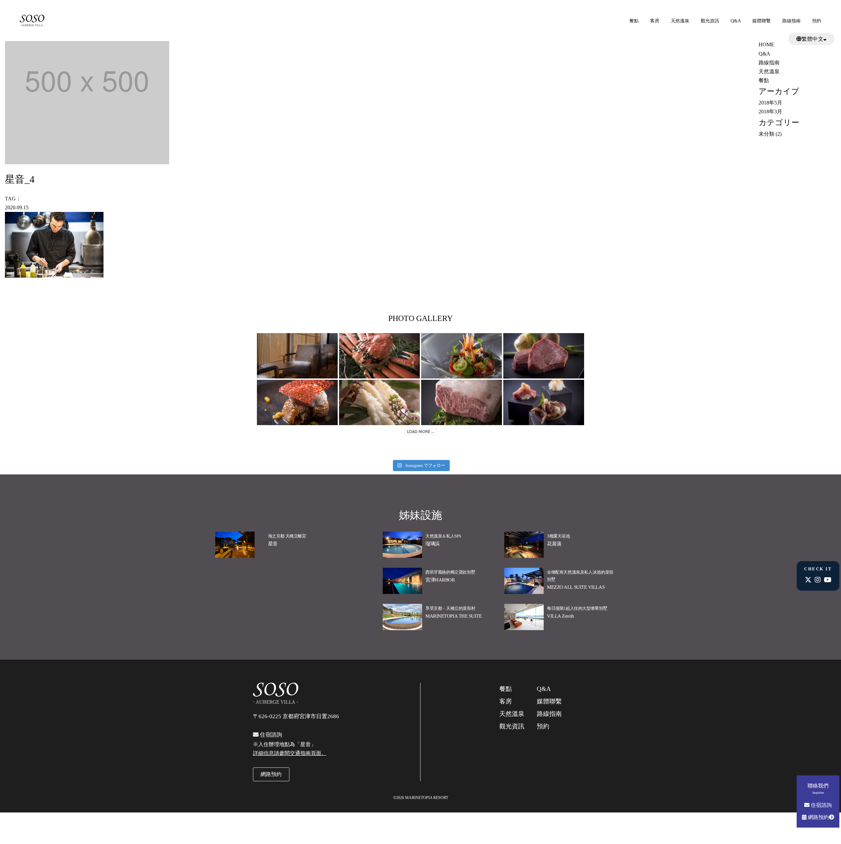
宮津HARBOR (440, 579)
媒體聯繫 (761, 20)
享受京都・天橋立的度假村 (450, 608)
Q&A (736, 20)
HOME (766, 44)
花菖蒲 (554, 543)
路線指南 (791, 20)
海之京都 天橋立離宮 (287, 536)
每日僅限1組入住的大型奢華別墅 (577, 608)
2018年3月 (770, 111)
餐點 (634, 20)
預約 (816, 20)
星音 (273, 543)
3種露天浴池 (558, 536)
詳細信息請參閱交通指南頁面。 (290, 753)
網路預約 (818, 817)
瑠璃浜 (432, 543)
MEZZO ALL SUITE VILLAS (575, 587)
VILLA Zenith (560, 616)
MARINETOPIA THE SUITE (453, 616)
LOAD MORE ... (420, 431)
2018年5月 (770, 102)
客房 (654, 20)
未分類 (766, 134)
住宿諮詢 (820, 805)
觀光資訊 (710, 20)
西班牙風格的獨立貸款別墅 (450, 572)
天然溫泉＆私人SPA (443, 536)
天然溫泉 (680, 20)
